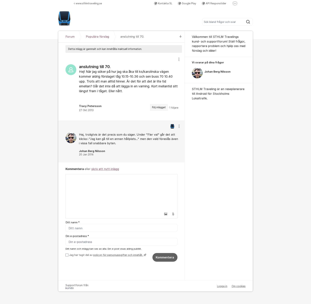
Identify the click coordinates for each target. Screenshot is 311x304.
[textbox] (121, 192)
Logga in (222, 286)
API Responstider (216, 3)
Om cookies (238, 286)
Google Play (189, 3)
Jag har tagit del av (105, 255)
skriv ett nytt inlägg (105, 169)
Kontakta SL (165, 3)
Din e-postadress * (77, 236)
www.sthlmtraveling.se (89, 3)
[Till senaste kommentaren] (180, 37)
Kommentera (165, 257)
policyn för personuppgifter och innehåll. (118, 255)
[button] (165, 214)
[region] (121, 86)
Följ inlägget (159, 107)
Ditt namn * (73, 222)
